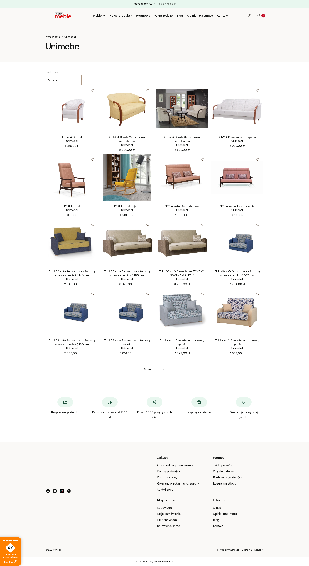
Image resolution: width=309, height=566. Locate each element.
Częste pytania (223, 471)
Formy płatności (168, 471)
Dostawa (247, 549)
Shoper (58, 549)
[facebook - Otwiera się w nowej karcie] (48, 491)
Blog (216, 520)
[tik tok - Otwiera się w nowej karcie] (62, 491)
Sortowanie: (53, 72)
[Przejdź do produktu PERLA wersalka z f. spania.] (237, 177)
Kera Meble (53, 36)
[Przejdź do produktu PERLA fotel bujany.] (127, 177)
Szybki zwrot (166, 490)
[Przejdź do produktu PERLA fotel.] (72, 177)
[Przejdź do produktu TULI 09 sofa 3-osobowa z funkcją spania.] (127, 312)
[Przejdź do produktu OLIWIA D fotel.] (72, 108)
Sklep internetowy (153, 561)
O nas (217, 508)
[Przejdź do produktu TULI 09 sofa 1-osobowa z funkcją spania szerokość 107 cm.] (237, 243)
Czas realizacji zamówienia (175, 465)
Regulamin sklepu (224, 483)
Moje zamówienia (169, 514)
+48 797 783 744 (166, 4)
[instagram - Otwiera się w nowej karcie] (55, 491)
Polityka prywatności (227, 477)
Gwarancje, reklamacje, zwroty (178, 483)
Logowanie (164, 508)
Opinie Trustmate (225, 514)
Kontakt (218, 526)
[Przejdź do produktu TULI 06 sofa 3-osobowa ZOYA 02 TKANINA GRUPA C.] (182, 243)
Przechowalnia (167, 520)
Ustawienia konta (168, 526)
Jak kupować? (222, 465)
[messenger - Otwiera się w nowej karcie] (69, 491)
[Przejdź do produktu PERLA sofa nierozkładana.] (182, 177)
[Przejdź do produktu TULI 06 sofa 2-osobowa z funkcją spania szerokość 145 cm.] (72, 243)
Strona (147, 369)
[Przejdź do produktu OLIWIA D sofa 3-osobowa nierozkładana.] (182, 108)
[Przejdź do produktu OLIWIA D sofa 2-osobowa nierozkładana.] (127, 108)
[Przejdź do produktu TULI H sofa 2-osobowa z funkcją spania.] (182, 312)
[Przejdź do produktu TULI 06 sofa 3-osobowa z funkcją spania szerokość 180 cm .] (127, 243)
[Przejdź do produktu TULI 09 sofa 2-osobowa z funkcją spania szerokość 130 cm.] (72, 312)
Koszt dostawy (167, 477)
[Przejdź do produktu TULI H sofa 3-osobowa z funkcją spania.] (237, 312)
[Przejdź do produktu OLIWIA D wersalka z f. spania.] (237, 108)
